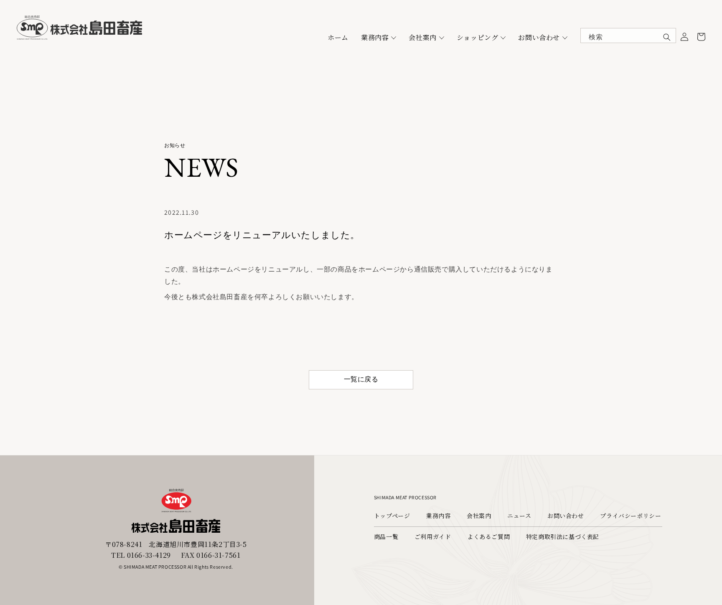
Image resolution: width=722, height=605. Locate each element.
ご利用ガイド (432, 536)
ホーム (338, 37)
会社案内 (422, 37)
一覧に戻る (361, 379)
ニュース (519, 515)
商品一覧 (386, 536)
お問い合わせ (539, 37)
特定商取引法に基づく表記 (562, 536)
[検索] (667, 37)
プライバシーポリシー (630, 515)
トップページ (392, 515)
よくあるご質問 (488, 536)
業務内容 (375, 37)
